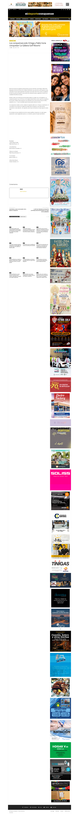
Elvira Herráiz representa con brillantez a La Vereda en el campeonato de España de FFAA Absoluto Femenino (42, 246)
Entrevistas (25, 18)
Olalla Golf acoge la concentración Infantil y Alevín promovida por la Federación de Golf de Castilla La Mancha (29, 230)
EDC (11, 47)
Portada (12, 18)
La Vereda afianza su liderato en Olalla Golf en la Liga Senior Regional (29, 260)
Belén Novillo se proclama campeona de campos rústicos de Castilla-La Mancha (29, 275)
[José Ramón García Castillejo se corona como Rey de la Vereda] (29, 239)
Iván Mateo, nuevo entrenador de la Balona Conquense (17, 209)
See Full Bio (23, 191)
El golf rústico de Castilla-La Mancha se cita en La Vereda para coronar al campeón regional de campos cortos (42, 276)
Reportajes (38, 18)
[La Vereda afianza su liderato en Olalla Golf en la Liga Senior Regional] (29, 253)
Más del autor (23, 216)
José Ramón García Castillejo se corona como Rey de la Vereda (29, 245)
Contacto (61, 811)
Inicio (10, 39)
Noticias (18, 18)
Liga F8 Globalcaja (54, 18)
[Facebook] (61, 10)
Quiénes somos (67, 811)
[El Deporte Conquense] (39, 14)
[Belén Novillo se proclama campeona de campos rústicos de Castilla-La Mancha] (29, 268)
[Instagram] (63, 10)
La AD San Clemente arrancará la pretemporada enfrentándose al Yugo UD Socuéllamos (40, 210)
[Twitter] (67, 10)
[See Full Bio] (26, 191)
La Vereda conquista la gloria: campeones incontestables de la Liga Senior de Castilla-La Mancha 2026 (15, 246)
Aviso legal (52, 811)
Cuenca (32, 18)
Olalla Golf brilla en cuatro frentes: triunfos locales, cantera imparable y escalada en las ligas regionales (15, 276)
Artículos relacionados (14, 216)
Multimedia (45, 18)
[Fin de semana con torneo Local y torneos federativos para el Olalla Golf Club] (42, 253)
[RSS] (65, 10)
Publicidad (57, 811)
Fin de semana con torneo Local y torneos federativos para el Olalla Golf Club (41, 260)
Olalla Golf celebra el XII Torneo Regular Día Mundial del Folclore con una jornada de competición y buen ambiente (15, 230)
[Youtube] (69, 10)
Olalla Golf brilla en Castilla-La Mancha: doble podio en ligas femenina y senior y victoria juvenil (15, 261)
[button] (69, 19)
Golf (16, 39)
